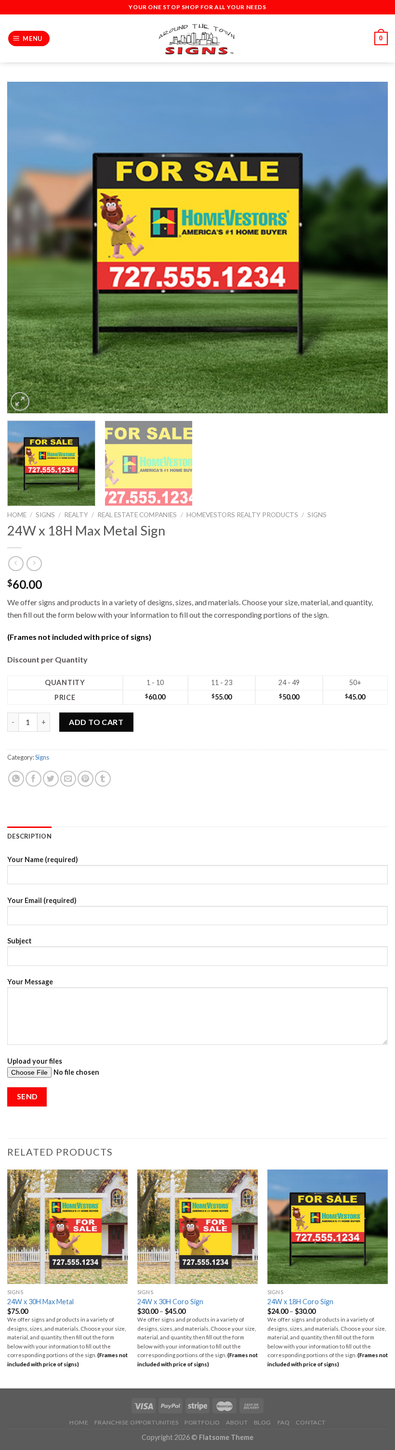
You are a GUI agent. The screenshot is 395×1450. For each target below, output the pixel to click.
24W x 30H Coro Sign (170, 1301)
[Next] (368, 248)
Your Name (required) (42, 859)
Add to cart (96, 721)
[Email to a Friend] (68, 779)
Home (16, 515)
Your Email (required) (42, 900)
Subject (19, 941)
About (237, 1422)
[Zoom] (20, 401)
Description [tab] (29, 836)
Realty (76, 515)
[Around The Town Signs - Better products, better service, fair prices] (197, 39)
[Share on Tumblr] (103, 779)
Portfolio (202, 1422)
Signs (45, 515)
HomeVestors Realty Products (242, 515)
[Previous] (27, 248)
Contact (311, 1422)
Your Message (30, 982)
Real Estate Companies (137, 515)
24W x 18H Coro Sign (300, 1301)
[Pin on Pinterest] (85, 779)
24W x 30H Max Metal (40, 1301)
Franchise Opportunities (136, 1422)
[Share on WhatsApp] (16, 779)
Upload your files (34, 1061)
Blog (262, 1422)
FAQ (283, 1422)
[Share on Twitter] (51, 779)
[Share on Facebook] (33, 779)
